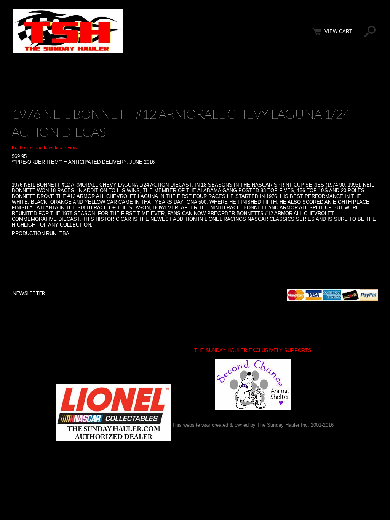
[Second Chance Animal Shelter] (253, 384)
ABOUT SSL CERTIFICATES (81, 339)
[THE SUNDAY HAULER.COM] (68, 51)
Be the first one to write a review (44, 147)
